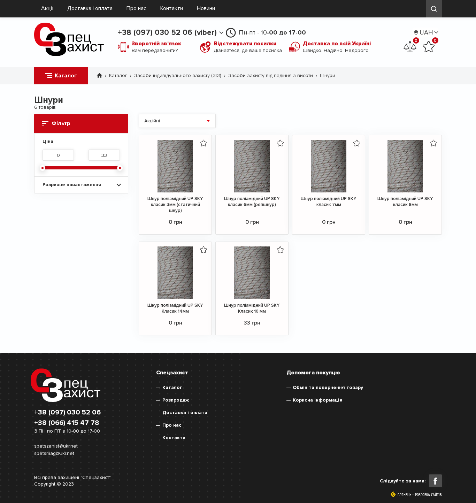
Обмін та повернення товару (328, 387)
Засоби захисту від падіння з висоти (270, 75)
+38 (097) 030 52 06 (67, 412)
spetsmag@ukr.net (54, 453)
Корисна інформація (318, 400)
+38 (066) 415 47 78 (66, 423)
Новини (206, 8)
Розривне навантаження (72, 185)
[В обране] (203, 143)
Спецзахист (172, 372)
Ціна (48, 141)
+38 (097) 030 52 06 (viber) (167, 32)
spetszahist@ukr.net (56, 446)
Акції (47, 8)
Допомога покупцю (313, 372)
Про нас (136, 8)
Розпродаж (175, 400)
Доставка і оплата (90, 8)
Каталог (66, 75)
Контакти (171, 8)
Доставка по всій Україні (337, 43)
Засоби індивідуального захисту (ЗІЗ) (177, 75)
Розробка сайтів (428, 495)
